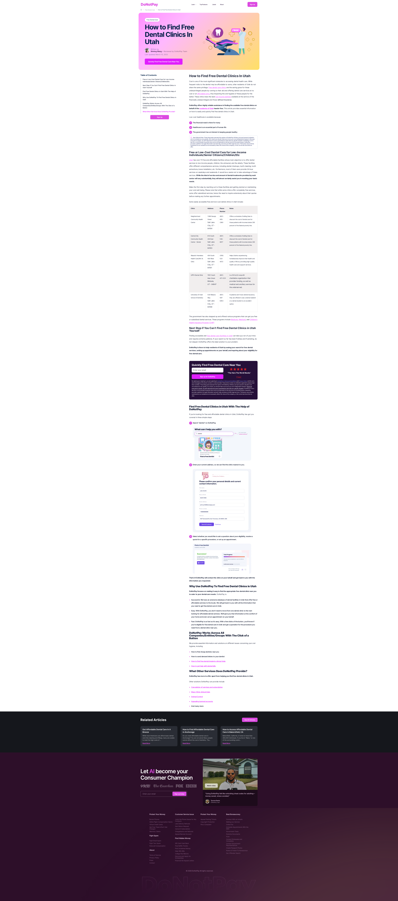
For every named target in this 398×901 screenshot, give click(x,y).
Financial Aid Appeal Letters (184, 860)
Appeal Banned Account (183, 834)
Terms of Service (155, 855)
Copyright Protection (208, 822)
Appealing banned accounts (202, 701)
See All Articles (250, 720)
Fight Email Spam (155, 841)
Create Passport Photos (234, 848)
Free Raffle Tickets (181, 846)
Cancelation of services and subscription (207, 687)
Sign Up (252, 4)
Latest (214, 4)
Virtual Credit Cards (156, 824)
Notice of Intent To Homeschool (237, 850)
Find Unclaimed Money (183, 848)
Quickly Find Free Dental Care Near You (163, 62)
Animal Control (197, 697)
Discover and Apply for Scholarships (183, 857)
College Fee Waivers (182, 854)
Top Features (203, 4)
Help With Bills (180, 851)
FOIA (227, 837)
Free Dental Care (152, 20)
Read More (146, 743)
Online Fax (229, 824)
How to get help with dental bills (203, 666)
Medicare (234, 319)
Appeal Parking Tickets (208, 819)
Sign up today (179, 794)
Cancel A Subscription (182, 829)
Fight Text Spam (155, 843)
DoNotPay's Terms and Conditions (227, 381)
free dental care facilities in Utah (219, 336)
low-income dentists (223, 97)
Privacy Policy (243, 381)
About (222, 4)
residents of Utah (206, 108)
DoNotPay (149, 4)
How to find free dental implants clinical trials (208, 661)
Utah (191, 160)
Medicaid (242, 319)
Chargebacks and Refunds (184, 831)
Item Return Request (182, 826)
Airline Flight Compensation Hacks (160, 822)
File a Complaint (206, 824)
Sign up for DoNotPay (207, 377)
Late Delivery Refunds (182, 824)
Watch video (211, 785)
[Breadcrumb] (141, 10)
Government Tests (232, 831)
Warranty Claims (154, 831)
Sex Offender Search (233, 853)
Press (151, 860)
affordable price (203, 94)
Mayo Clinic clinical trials (200, 692)
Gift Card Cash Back (182, 843)
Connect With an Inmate (234, 819)
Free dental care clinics (217, 87)
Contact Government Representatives (233, 844)
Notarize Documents (233, 834)
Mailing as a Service (233, 822)
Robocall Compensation (157, 846)
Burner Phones (154, 819)
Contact (152, 863)
